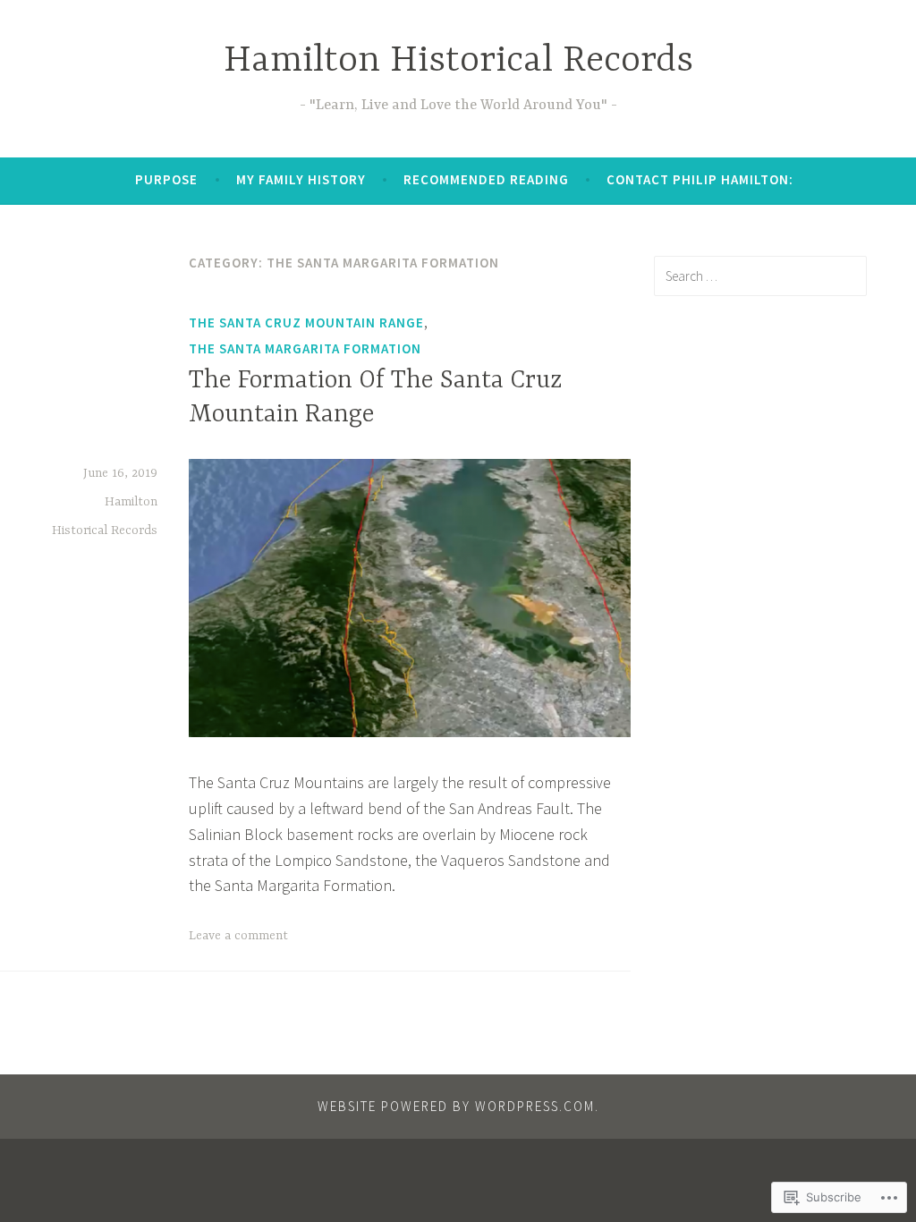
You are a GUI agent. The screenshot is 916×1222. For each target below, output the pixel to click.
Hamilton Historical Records (458, 61)
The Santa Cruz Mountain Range (306, 322)
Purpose (166, 179)
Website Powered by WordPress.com (456, 1106)
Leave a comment (238, 936)
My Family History (301, 179)
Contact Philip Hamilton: (699, 179)
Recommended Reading (486, 179)
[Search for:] (760, 275)
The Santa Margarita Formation (305, 348)
